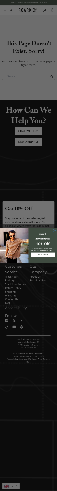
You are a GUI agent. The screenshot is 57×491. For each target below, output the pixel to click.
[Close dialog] (54, 230)
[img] (54, 230)
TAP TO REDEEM (43, 255)
